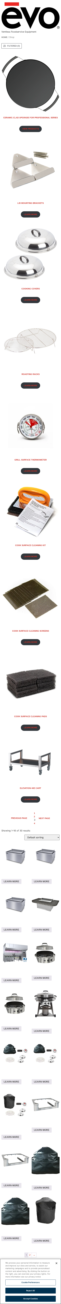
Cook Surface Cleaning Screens (30, 631)
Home (4, 37)
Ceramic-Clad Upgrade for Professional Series (30, 117)
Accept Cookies (30, 1298)
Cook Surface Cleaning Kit (30, 545)
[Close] (56, 1263)
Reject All (30, 1290)
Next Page (44, 818)
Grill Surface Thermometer (30, 460)
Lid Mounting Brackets (30, 203)
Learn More (11, 881)
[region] (30, 1281)
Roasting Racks (31, 374)
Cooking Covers (30, 289)
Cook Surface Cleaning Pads (30, 716)
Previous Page (19, 818)
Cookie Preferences (30, 1282)
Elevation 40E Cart (30, 788)
